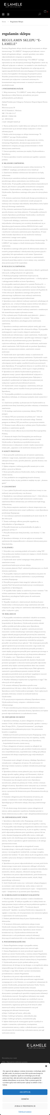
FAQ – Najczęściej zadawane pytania (14, 1062)
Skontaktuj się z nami (9, 1058)
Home (4, 22)
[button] (46, 1066)
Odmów (25, 1099)
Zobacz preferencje (25, 1106)
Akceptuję (25, 1092)
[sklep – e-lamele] (16, 5)
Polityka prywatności (25, 1112)
